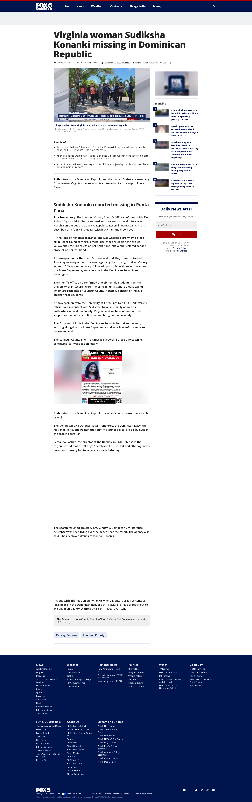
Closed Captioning (75, 774)
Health (39, 703)
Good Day (196, 664)
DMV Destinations (198, 672)
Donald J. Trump (136, 686)
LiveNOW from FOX (168, 672)
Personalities (73, 742)
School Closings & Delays (79, 679)
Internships (72, 767)
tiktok (207, 790)
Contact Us (72, 739)
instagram (202, 790)
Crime (39, 689)
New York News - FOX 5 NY (109, 670)
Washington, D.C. (44, 669)
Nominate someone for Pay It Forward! (201, 680)
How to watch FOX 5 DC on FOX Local (170, 680)
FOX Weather (73, 686)
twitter (196, 790)
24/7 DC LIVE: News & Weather (46, 680)
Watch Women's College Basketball (109, 753)
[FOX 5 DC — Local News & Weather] (45, 6)
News (39, 664)
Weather (72, 664)
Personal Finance (44, 706)
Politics (133, 664)
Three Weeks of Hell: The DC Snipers (48, 755)
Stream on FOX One (110, 722)
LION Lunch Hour (198, 669)
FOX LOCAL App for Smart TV (79, 734)
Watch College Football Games (108, 730)
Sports (39, 692)
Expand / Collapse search (214, 6)
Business (40, 696)
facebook (190, 790)
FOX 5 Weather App (76, 682)
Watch (163, 664)
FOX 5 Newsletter (75, 746)
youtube (184, 790)
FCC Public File (74, 760)
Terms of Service (178, 250)
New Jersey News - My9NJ (110, 681)
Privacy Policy (179, 248)
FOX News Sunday (45, 710)
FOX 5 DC (78, 62)
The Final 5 (41, 736)
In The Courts (42, 743)
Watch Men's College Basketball (107, 747)
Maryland (40, 675)
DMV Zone (41, 729)
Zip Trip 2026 (196, 685)
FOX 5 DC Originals (48, 722)
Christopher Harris (64, 62)
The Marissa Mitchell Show (49, 726)
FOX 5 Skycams (74, 672)
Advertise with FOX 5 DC (78, 729)
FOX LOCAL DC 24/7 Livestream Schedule (169, 686)
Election (132, 679)
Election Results (135, 682)
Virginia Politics (135, 675)
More (156, 6)
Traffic (70, 675)
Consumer (41, 699)
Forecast (71, 669)
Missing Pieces (43, 760)
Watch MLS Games (107, 761)
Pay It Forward (197, 675)
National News (43, 685)
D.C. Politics (133, 669)
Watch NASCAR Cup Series (110, 739)
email (213, 790)
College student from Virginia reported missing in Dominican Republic (90, 125)
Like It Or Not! (42, 733)
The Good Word (43, 750)
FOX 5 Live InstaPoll (76, 726)
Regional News (107, 664)
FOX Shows (164, 675)
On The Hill (41, 740)
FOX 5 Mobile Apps (76, 749)
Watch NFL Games (106, 726)
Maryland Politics (136, 672)
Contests (71, 756)
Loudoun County (94, 635)
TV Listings (164, 669)
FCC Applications (75, 763)
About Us (73, 722)
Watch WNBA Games (108, 758)
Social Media (73, 753)
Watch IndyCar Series (108, 742)
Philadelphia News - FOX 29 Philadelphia (111, 676)
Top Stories (41, 713)
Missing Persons (91, 62)
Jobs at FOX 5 (73, 770)
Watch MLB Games (107, 735)
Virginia (39, 672)
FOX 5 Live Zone (44, 747)
